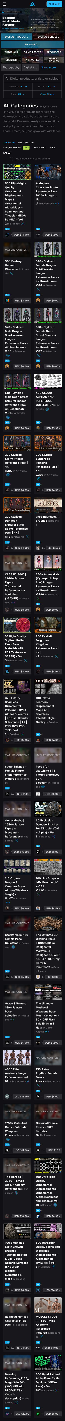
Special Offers (16, 147)
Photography (11, 67)
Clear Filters (47, 94)
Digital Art (30, 67)
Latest (7, 152)
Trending (9, 142)
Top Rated (40, 147)
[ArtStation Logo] (32, 4)
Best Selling (26, 142)
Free (52, 147)
